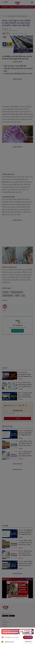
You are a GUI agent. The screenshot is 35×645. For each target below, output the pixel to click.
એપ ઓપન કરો (28, 637)
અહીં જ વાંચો (28, 642)
